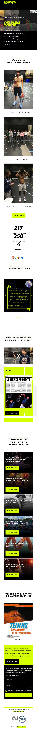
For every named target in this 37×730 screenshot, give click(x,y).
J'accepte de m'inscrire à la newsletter (19, 690)
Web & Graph (21, 727)
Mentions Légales (18, 711)
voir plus (12, 413)
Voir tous (18, 215)
